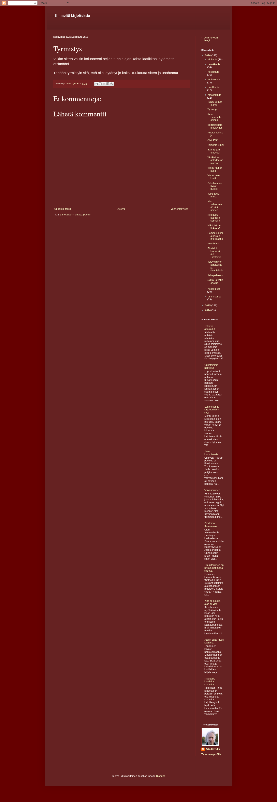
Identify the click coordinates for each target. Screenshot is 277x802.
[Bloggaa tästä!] (100, 84)
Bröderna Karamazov (210, 524)
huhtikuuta (213, 87)
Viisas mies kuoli (213, 177)
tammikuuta (214, 296)
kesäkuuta (213, 71)
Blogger (160, 776)
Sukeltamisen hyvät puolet (214, 186)
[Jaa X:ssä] (104, 84)
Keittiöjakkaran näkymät (214, 126)
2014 (208, 310)
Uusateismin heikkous (211, 366)
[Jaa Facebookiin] (108, 84)
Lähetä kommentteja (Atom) (75, 214)
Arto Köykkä (212, 749)
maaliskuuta (214, 95)
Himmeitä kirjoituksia (71, 15)
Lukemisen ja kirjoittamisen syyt (211, 409)
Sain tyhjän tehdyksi (213, 151)
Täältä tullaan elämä (214, 103)
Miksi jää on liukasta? (214, 227)
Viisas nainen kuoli (214, 169)
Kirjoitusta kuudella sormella (213, 217)
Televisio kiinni (215, 145)
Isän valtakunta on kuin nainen (214, 206)
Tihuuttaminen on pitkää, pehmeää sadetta (214, 568)
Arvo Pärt (212, 140)
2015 (208, 305)
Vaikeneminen (212, 490)
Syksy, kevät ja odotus (215, 281)
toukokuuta (214, 79)
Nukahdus (213, 243)
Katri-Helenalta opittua (214, 117)
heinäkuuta (214, 64)
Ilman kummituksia (211, 453)
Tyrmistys (212, 109)
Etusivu (121, 209)
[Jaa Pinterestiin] (112, 84)
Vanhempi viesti (179, 209)
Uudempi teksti (62, 209)
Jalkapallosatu (215, 275)
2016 (208, 55)
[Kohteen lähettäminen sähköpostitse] (96, 84)
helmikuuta (214, 289)
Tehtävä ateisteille (209, 327)
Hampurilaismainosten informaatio (215, 236)
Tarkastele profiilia (211, 754)
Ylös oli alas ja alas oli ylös (212, 602)
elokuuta (213, 59)
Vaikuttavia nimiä (213, 195)
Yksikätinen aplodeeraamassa (215, 160)
